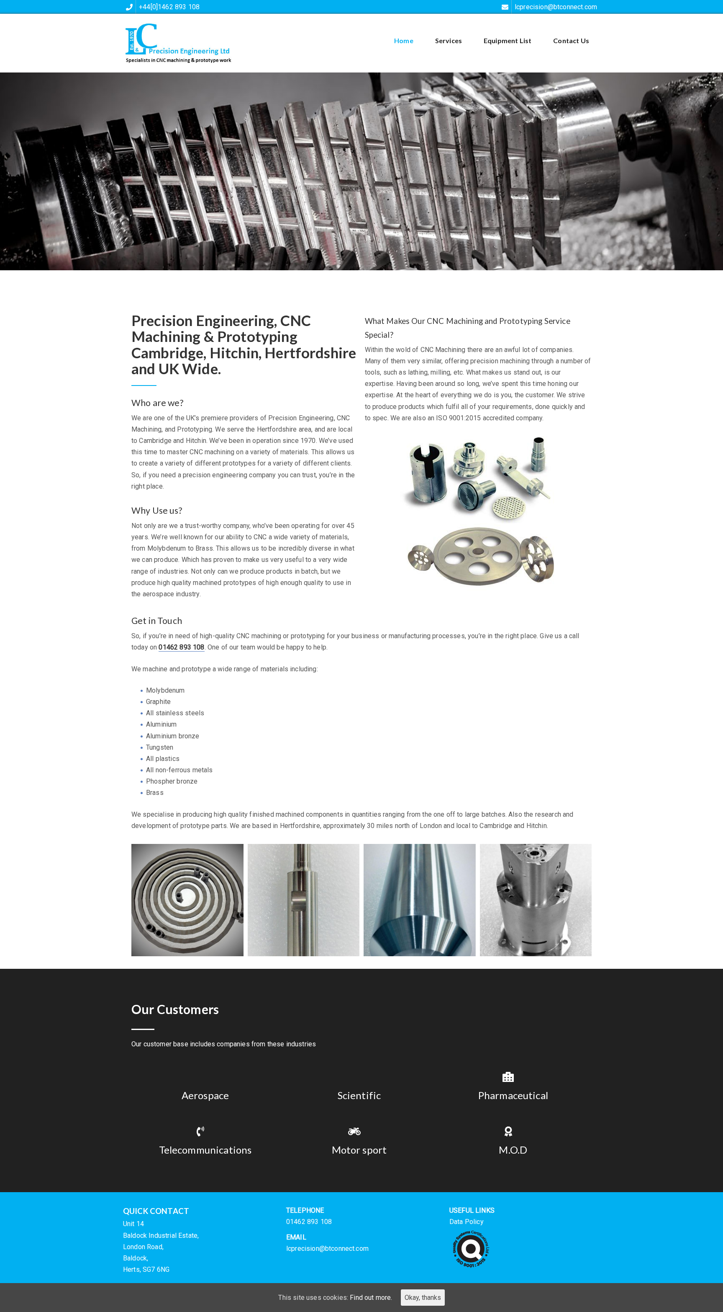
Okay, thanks (423, 1298)
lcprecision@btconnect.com (327, 1248)
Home (403, 40)
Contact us (571, 40)
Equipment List (507, 40)
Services (448, 40)
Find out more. (371, 1298)
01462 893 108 (181, 647)
